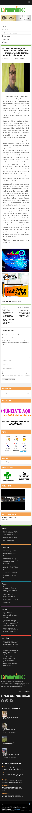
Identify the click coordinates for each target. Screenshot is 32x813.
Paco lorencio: (5, 785)
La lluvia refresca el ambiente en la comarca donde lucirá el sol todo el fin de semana (10, 533)
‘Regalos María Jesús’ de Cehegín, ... (9, 730)
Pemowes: (4, 779)
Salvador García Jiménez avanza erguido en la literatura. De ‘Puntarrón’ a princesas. (10, 630)
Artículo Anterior (8, 315)
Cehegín (20, 301)
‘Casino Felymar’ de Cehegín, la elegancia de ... (10, 718)
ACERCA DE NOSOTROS (24, 691)
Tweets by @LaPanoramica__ (9, 517)
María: (3, 766)
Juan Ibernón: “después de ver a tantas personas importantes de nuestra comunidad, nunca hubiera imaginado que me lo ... (10, 644)
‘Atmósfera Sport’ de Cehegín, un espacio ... (11, 755)
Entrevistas (6, 36)
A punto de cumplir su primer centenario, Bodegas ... (9, 742)
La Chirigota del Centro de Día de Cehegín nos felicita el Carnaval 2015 (10, 601)
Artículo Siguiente (24, 313)
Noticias (5, 29)
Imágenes (5, 39)
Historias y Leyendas (9, 33)
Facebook (16, 58)
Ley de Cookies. (16, 809)
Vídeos (4, 42)
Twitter (22, 58)
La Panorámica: (5, 793)
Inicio (4, 26)
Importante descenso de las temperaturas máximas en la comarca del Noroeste (10, 539)
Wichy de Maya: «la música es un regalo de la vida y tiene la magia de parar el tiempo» (10, 652)
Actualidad (14, 301)
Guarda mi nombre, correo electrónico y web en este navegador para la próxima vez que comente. (16, 374)
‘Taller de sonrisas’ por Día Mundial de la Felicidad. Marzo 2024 (10, 568)
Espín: (3, 772)
